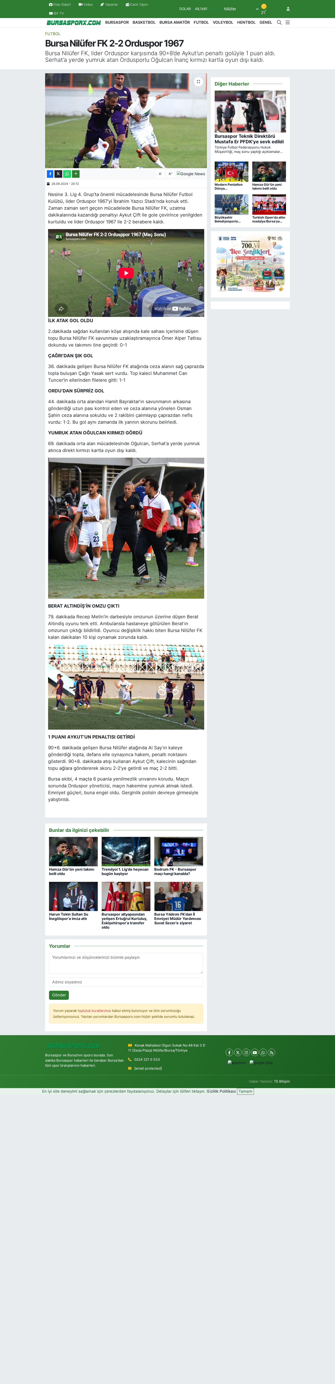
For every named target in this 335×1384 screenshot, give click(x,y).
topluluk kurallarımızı (95, 1011)
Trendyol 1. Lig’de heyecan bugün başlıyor (125, 871)
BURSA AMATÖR (175, 22)
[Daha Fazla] (76, 174)
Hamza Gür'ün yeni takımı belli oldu (71, 871)
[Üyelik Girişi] (286, 9)
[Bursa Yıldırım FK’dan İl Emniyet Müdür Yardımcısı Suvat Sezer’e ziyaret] (178, 896)
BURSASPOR (117, 22)
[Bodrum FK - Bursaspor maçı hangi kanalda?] (178, 851)
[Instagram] (246, 1052)
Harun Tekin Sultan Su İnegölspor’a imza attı (68, 916)
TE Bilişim (282, 1081)
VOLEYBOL (223, 22)
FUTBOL (201, 22)
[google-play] (261, 1062)
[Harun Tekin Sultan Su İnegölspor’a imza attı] (73, 896)
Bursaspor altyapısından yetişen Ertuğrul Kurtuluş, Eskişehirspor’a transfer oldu (124, 921)
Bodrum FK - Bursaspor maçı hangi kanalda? (175, 871)
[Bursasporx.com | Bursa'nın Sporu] (74, 22)
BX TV (58, 13)
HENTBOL (246, 22)
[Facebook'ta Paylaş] (50, 174)
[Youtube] (254, 1052)
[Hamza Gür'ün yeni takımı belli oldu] (73, 851)
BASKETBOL (144, 22)
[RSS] (271, 1052)
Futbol (53, 33)
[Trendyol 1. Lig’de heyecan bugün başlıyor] (126, 851)
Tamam (245, 1091)
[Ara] (279, 23)
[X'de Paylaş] (58, 174)
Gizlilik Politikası (221, 1091)
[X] (238, 1052)
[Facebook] (229, 1052)
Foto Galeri (62, 5)
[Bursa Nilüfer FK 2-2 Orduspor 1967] (126, 120)
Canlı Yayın (138, 5)
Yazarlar (111, 5)
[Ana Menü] (288, 23)
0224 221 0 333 (147, 1060)
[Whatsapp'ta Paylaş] (67, 174)
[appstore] (237, 1062)
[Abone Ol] (191, 173)
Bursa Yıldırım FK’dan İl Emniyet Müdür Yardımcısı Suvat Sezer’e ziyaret (177, 918)
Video (88, 5)
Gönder (59, 995)
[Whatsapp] (263, 1052)
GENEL (266, 22)
